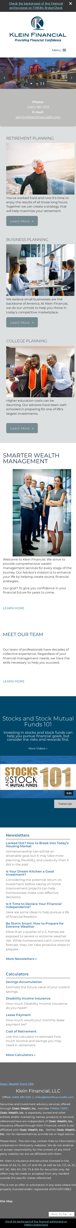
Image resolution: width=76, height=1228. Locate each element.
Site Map (6, 1201)
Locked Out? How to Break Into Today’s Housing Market (37, 844)
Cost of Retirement (21, 1031)
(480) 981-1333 (21, 1097)
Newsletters (17, 835)
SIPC (64, 1108)
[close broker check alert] (70, 3)
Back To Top (59, 1214)
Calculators (17, 974)
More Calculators (21, 1055)
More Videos (38, 748)
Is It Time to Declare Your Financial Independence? (34, 905)
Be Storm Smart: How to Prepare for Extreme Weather (35, 925)
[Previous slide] (4, 77)
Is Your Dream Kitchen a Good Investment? (30, 873)
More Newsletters (21, 959)
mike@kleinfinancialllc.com (54, 1097)
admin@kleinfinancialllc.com (38, 117)
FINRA (54, 1108)
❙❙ (42, 83)
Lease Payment (18, 1015)
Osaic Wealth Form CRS (17, 1084)
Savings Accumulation (24, 982)
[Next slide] (71, 77)
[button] (59, 50)
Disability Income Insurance (28, 998)
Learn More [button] (20, 221)
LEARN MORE (14, 608)
